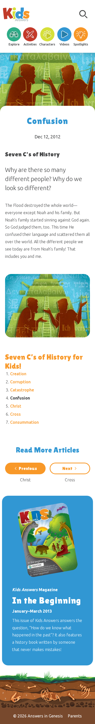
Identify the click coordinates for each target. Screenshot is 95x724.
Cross (15, 414)
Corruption (20, 382)
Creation (18, 373)
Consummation (24, 422)
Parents (75, 716)
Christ (15, 406)
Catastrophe (22, 390)
